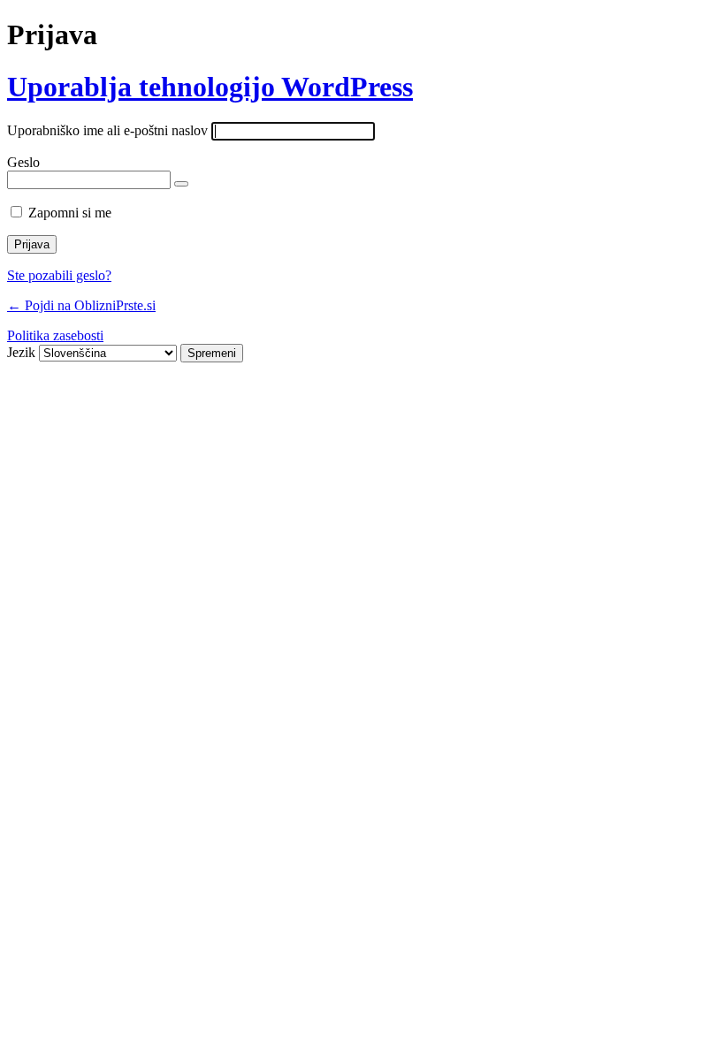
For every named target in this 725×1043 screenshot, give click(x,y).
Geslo (23, 162)
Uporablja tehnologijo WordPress (210, 87)
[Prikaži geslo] (181, 184)
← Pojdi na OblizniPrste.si (81, 305)
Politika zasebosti (55, 335)
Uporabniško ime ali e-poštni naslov (107, 130)
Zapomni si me (69, 212)
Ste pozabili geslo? (59, 275)
